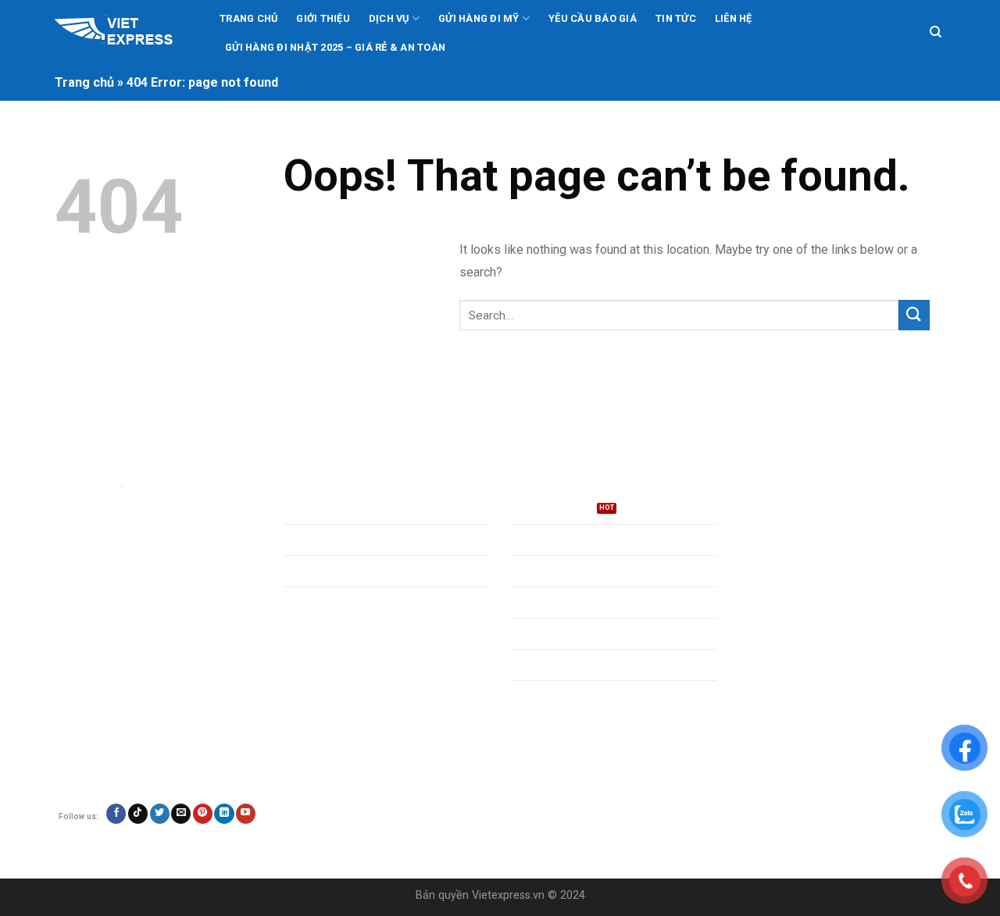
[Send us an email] (181, 814)
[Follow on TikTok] (138, 814)
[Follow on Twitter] (160, 814)
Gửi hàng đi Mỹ (479, 18)
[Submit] (914, 315)
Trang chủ (248, 18)
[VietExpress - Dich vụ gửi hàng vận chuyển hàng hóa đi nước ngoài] (123, 33)
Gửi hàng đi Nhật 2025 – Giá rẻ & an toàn (335, 47)
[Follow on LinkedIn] (224, 814)
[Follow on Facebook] (116, 814)
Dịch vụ (389, 18)
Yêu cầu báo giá (592, 18)
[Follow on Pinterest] (202, 814)
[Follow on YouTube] (245, 814)
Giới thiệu (323, 18)
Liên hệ (733, 18)
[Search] (935, 32)
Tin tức (675, 18)
